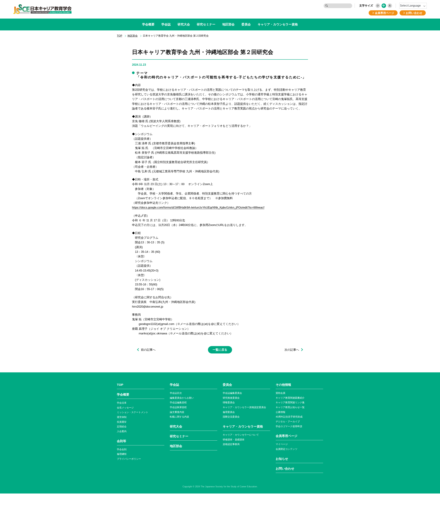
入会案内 (121, 431)
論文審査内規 (177, 412)
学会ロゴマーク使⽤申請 (289, 426)
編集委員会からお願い (182, 397)
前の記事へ (148, 349)
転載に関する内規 (179, 416)
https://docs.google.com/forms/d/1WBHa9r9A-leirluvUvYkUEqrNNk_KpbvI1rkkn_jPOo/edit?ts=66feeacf (198, 207)
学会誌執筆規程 (178, 407)
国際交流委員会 (231, 416)
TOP (119, 35)
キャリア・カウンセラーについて (241, 434)
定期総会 (121, 426)
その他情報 (283, 384)
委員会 (246, 24)
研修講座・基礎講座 (233, 439)
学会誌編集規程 (178, 402)
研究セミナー (206, 24)
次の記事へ (291, 349)
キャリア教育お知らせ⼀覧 (290, 407)
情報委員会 (229, 402)
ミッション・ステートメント (132, 412)
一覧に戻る (220, 349)
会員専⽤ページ (286, 436)
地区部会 (228, 24)
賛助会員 (280, 393)
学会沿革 (121, 402)
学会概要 (148, 24)
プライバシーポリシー (129, 458)
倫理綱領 (121, 454)
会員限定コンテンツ (286, 449)
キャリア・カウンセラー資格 (278, 24)
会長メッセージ (125, 407)
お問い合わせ (285, 468)
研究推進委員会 (231, 397)
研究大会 (184, 24)
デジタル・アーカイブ (288, 421)
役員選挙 (121, 421)
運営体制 (121, 417)
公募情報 (280, 412)
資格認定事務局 (231, 444)
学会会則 (121, 449)
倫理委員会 (229, 412)
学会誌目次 (176, 393)
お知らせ (282, 459)
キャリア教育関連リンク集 (290, 402)
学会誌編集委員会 (232, 393)
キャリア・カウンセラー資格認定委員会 (244, 407)
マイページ (282, 444)
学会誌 (166, 24)
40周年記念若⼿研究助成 (289, 416)
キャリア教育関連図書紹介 (290, 397)
